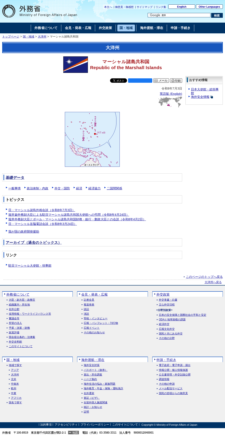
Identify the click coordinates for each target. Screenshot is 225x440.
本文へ (108, 7)
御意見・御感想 (124, 7)
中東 (13, 393)
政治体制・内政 (37, 188)
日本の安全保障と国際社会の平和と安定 (182, 315)
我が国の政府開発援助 (23, 231)
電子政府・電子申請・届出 (175, 365)
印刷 (178, 80)
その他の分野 (167, 338)
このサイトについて (21, 346)
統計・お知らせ (93, 407)
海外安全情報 (200, 97)
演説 (86, 313)
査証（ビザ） (92, 398)
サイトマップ (144, 7)
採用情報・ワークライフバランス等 (30, 313)
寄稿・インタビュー (95, 318)
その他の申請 (167, 384)
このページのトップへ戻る (204, 276)
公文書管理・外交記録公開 (175, 374)
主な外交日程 (167, 304)
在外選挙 (89, 393)
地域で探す (15, 365)
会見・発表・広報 (94, 294)
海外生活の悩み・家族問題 (99, 384)
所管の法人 (15, 323)
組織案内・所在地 (19, 304)
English (181, 6)
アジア (15, 370)
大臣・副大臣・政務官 (22, 299)
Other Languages (209, 6)
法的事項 (46, 424)
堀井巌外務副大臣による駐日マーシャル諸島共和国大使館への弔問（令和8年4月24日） (68, 214)
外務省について (17, 294)
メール (163, 80)
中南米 (15, 384)
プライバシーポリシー (95, 424)
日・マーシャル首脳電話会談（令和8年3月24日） (42, 224)
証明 (86, 411)
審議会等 (14, 318)
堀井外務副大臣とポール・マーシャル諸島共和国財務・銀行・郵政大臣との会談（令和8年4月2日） (77, 219)
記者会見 (89, 299)
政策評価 (14, 332)
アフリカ (16, 398)
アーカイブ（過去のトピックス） (34, 243)
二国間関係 (114, 188)
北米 (13, 379)
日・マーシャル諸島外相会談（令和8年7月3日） (41, 210)
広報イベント (92, 328)
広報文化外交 (167, 329)
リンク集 (161, 7)
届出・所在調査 (93, 374)
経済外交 (164, 324)
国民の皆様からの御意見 (173, 393)
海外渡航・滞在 (92, 360)
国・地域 (28, 36)
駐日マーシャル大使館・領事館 (29, 265)
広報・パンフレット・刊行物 (101, 323)
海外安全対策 (92, 365)
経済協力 (94, 188)
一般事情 (14, 188)
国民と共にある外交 (171, 333)
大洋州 (42, 36)
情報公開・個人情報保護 (173, 370)
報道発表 (89, 304)
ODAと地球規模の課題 (172, 319)
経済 (79, 188)
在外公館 (14, 309)
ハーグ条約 (90, 379)
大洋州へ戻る (213, 282)
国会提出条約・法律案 (22, 337)
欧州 (13, 388)
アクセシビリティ (66, 424)
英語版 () (171, 93)
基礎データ (15, 178)
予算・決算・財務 (19, 328)
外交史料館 (15, 341)
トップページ (10, 36)
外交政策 (163, 294)
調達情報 (164, 379)
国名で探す (15, 402)
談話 (86, 309)
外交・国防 (62, 188)
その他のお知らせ (94, 332)
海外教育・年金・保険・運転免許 (103, 388)
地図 (75, 432)
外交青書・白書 (168, 299)
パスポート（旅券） (95, 370)
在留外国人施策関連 (95, 402)
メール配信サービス (171, 388)
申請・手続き (166, 360)
